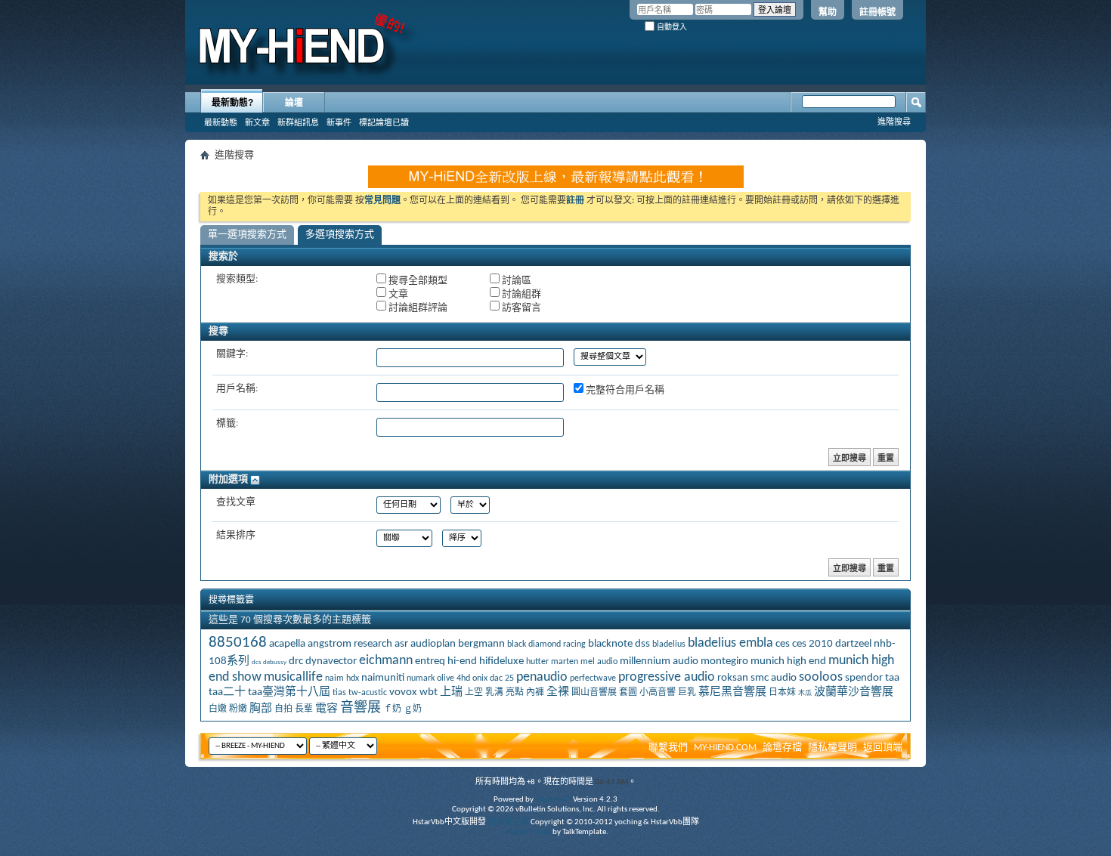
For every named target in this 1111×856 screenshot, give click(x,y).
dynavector (331, 661)
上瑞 (451, 692)
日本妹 (782, 692)
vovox (403, 692)
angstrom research (350, 644)
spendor (864, 678)
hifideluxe (501, 661)
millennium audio (659, 661)
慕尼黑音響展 (732, 692)
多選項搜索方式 (339, 234)
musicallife (293, 677)
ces (782, 644)
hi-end (462, 661)
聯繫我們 (668, 747)
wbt (428, 692)
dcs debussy (269, 662)
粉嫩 (238, 709)
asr (401, 644)
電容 (326, 709)
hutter (537, 661)
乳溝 (494, 692)
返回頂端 (882, 747)
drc (296, 661)
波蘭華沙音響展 (853, 692)
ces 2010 (812, 644)
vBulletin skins (527, 832)
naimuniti (382, 678)
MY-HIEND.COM (725, 747)
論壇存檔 (782, 747)
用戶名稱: (237, 389)
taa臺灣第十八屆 (289, 692)
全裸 (557, 692)
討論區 (515, 281)
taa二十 (227, 692)
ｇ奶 (413, 709)
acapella (287, 644)
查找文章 (235, 502)
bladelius (668, 644)
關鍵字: (232, 354)
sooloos (821, 677)
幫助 (828, 12)
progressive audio (666, 677)
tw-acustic (367, 692)
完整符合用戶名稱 (623, 390)
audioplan (433, 644)
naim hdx (342, 678)
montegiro (724, 661)
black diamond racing (546, 644)
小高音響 (657, 692)
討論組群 (520, 294)
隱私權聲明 (832, 747)
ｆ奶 (392, 709)
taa (892, 678)
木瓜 (805, 693)
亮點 (515, 692)
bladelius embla (730, 643)
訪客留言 (520, 308)
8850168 (238, 642)
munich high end (788, 661)
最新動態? (232, 102)
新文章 (257, 122)
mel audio (598, 661)
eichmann (386, 661)
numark (421, 678)
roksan (732, 678)
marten (564, 661)
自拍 (283, 709)
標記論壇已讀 (384, 122)
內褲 (535, 692)
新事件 (338, 122)
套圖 (628, 692)
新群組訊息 (298, 122)
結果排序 (235, 535)
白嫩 (218, 709)
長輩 (304, 709)
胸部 (260, 709)
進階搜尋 (894, 121)
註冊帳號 (877, 12)
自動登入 (671, 27)
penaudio (542, 677)
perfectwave (593, 678)
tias (339, 692)
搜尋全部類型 (416, 281)
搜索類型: (237, 279)
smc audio (773, 678)
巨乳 (687, 692)
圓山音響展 (594, 692)
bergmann (481, 644)
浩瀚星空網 (508, 822)
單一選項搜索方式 (247, 234)
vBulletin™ (553, 800)
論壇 (294, 102)
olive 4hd (453, 678)
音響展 (360, 708)
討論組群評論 (416, 308)
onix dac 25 (493, 678)
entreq (430, 661)
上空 (474, 692)
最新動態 (220, 122)
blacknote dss (619, 644)
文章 (397, 294)
